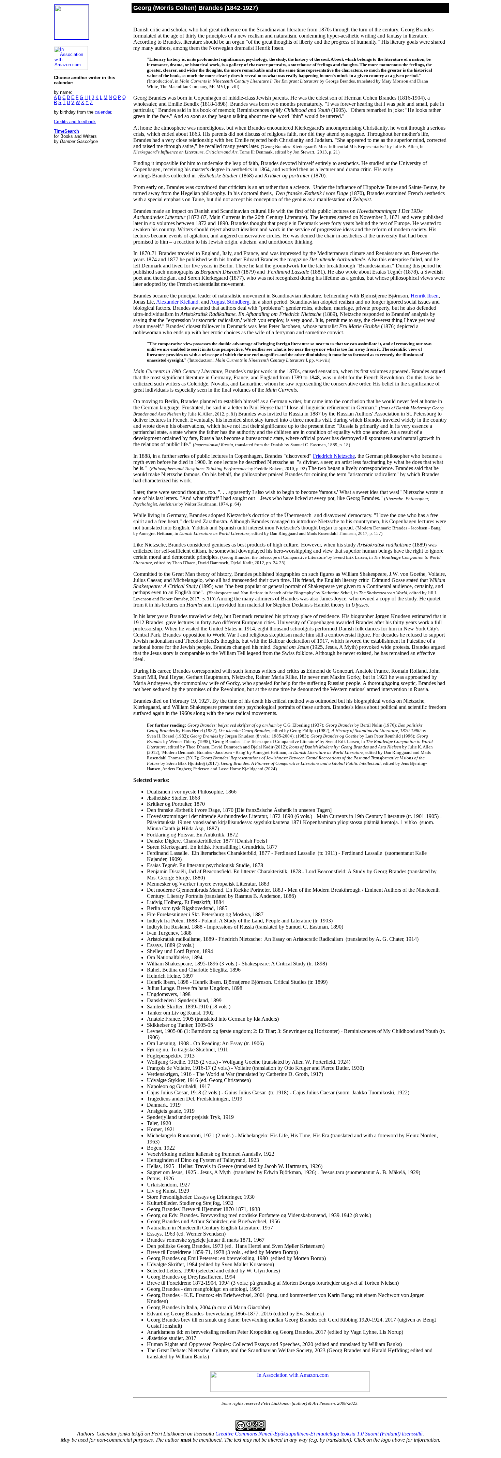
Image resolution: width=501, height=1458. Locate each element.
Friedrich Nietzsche (334, 456)
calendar (103, 112)
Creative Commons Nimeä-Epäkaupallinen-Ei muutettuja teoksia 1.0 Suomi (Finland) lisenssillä (319, 1434)
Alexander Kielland (177, 302)
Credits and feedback (75, 121)
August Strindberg (229, 302)
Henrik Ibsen (425, 295)
